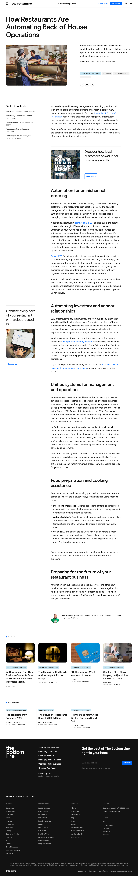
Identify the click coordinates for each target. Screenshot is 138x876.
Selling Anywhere (46, 710)
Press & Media (108, 825)
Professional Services (46, 837)
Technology (85, 77)
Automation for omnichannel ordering (20, 111)
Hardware (9, 853)
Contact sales (102, 4)
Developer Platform (78, 831)
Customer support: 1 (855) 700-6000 (116, 808)
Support (73, 824)
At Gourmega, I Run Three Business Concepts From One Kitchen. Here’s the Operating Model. (20, 676)
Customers (10, 824)
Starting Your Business (48, 747)
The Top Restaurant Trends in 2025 (16, 716)
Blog (72, 818)
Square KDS (56, 256)
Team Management (13, 847)
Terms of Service (103, 871)
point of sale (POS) (84, 223)
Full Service (42, 814)
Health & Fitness (44, 834)
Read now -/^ (91, 176)
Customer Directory (13, 834)
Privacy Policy (96, 768)
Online (8, 818)
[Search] (126, 3)
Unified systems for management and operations (20, 123)
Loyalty (8, 831)
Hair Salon (42, 831)
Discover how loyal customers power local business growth (101, 155)
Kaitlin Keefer (78, 725)
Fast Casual (42, 818)
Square (75, 679)
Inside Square (44, 773)
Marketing (9, 827)
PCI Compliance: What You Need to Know (83, 673)
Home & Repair (43, 840)
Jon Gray (11, 686)
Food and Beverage (121, 73)
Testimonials (75, 814)
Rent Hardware (76, 837)
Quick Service (43, 811)
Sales (73, 821)
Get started (116, 3)
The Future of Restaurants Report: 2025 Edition (52, 716)
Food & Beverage (44, 808)
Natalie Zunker (14, 722)
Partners (106, 835)
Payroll (8, 844)
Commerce (10, 808)
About (105, 822)
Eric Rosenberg (88, 61)
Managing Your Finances (49, 760)
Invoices (9, 821)
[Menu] (131, 4)
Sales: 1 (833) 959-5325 (111, 811)
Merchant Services (77, 834)
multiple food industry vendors (77, 341)
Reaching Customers (47, 751)
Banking (9, 837)
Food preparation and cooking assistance (17, 130)
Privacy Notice (92, 871)
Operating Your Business (90, 73)
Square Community (77, 827)
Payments (9, 814)
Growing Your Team (47, 768)
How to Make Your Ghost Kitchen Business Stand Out (84, 718)
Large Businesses (44, 844)
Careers (106, 828)
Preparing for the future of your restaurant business (18, 137)
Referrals (106, 831)
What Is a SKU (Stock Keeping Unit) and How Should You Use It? (115, 675)
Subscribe (127, 762)
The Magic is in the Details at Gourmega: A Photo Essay (52, 675)
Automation (106, 73)
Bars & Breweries (44, 821)
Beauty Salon (43, 827)
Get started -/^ (13, 364)
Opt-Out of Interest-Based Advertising (121, 871)
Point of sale (10, 811)
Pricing (73, 808)
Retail (40, 824)
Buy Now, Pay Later (13, 850)
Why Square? (75, 811)
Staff (8, 840)
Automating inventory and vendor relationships (19, 117)
